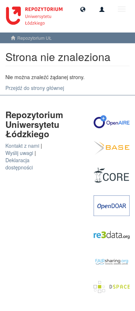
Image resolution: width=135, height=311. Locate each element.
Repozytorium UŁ (34, 38)
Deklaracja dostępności (19, 163)
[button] (82, 9)
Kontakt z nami (22, 145)
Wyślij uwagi (19, 152)
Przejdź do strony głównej (34, 87)
